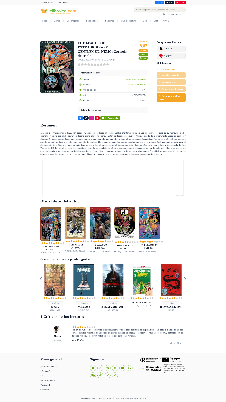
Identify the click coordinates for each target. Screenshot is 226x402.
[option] (54, 288)
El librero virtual (161, 21)
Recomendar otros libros (169, 97)
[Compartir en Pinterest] (97, 118)
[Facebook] (93, 368)
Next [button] (185, 279)
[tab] (113, 73)
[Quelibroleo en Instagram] (91, 118)
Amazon (168, 48)
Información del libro (90, 73)
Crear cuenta (62, 2)
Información (45, 371)
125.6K (181, 2)
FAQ (42, 375)
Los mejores (73, 21)
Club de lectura (128, 21)
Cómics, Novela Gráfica (135, 79)
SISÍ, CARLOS (113, 310)
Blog (145, 21)
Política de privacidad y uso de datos (131, 398)
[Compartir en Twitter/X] (86, 118)
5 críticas (84, 303)
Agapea (168, 55)
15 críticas (113, 303)
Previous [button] (41, 279)
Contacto (44, 389)
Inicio (44, 21)
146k (171, 2)
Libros (57, 21)
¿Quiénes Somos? (48, 366)
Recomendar (113, 118)
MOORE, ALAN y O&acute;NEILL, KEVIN (96, 59)
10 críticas (55, 303)
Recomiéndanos (47, 380)
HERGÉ (171, 310)
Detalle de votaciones (90, 110)
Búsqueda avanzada (174, 14)
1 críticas (143, 58)
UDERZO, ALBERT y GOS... (142, 306)
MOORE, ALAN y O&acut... (51, 253)
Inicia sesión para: (167, 69)
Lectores (109, 21)
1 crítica (171, 303)
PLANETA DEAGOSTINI (137, 84)
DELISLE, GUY (83, 310)
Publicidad (45, 385)
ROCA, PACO (55, 310)
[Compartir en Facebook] (80, 118)
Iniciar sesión (48, 2)
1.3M (161, 2)
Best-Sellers (92, 21)
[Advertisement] (113, 33)
